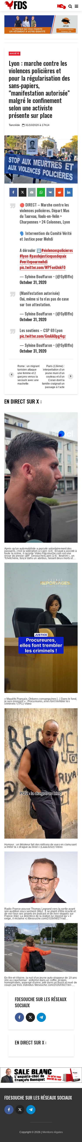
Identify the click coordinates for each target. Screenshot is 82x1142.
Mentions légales (52, 1132)
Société (14, 53)
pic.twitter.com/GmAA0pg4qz (43, 336)
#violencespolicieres (57, 250)
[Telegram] (41, 1017)
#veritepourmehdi (33, 261)
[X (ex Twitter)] (30, 1017)
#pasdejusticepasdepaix (47, 256)
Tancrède (14, 125)
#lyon (24, 256)
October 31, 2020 (33, 282)
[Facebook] (19, 1017)
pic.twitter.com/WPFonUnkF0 (42, 267)
